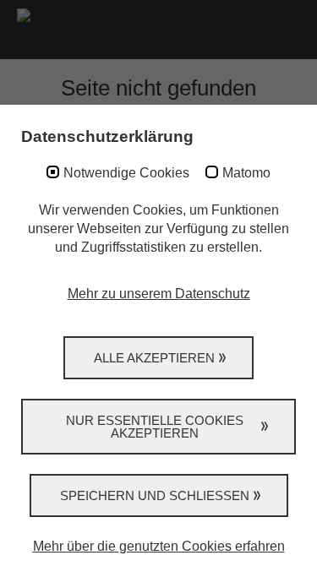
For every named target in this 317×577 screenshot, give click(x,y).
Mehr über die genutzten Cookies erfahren (159, 546)
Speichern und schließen (154, 495)
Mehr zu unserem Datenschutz (159, 293)
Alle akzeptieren (154, 358)
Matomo (246, 173)
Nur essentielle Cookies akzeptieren (154, 426)
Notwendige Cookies (126, 173)
